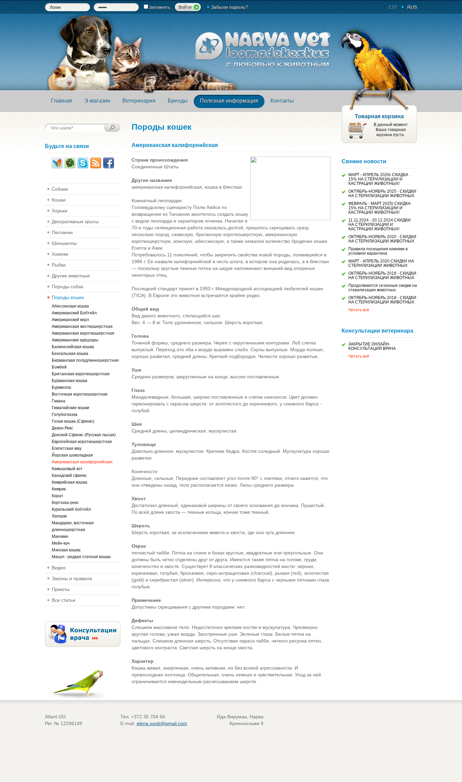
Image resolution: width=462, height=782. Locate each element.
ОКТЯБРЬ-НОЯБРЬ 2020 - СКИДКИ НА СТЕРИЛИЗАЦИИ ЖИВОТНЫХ (382, 239)
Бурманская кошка (69, 380)
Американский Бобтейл (74, 313)
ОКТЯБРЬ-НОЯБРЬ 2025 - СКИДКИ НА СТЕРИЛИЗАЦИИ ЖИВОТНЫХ (382, 193)
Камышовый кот (67, 468)
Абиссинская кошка (70, 306)
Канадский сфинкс (69, 475)
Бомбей (59, 367)
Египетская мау (67, 448)
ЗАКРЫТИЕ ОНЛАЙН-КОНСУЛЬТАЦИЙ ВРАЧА (372, 346)
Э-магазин (97, 101)
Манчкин (60, 536)
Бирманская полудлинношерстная (85, 360)
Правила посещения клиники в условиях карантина (378, 251)
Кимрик (59, 489)
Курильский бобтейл (71, 509)
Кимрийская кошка (69, 482)
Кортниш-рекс (65, 502)
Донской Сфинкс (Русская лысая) (84, 434)
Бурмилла (61, 387)
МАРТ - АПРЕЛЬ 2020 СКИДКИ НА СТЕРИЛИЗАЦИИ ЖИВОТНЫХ (381, 263)
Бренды (178, 101)
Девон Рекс (62, 428)
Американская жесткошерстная (82, 326)
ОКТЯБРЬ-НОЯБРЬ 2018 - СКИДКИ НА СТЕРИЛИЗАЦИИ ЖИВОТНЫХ (382, 299)
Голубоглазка (64, 414)
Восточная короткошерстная (80, 394)
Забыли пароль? (229, 7)
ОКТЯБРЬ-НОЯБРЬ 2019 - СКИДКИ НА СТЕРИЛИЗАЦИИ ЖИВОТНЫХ (382, 275)
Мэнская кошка (66, 550)
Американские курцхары (75, 340)
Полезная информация (229, 101)
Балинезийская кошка (73, 346)
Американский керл (70, 319)
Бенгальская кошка (70, 353)
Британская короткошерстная (81, 374)
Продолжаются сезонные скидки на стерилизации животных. (382, 287)
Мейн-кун (61, 543)
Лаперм (59, 516)
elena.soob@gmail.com (162, 723)
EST (393, 7)
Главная (61, 101)
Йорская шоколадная (72, 455)
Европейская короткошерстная (82, 441)
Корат (57, 495)
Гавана (58, 401)
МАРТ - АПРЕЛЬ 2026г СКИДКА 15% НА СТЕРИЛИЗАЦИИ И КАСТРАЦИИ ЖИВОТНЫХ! (378, 179)
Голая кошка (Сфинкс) (73, 421)
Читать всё (358, 310)
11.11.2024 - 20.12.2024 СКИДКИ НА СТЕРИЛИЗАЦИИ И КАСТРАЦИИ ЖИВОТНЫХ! (379, 224)
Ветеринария (139, 101)
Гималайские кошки (70, 407)
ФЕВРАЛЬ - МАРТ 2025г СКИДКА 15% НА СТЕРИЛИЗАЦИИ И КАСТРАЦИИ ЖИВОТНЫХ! (379, 208)
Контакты (282, 101)
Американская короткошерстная (83, 333)
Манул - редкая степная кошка (81, 556)
